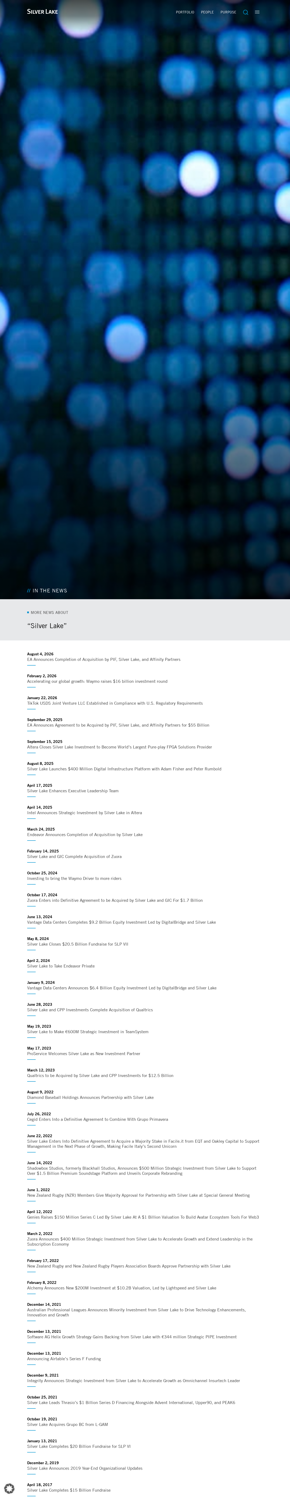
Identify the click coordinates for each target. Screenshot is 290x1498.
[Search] (246, 12)
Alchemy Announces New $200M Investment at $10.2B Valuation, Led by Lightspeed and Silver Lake (121, 1287)
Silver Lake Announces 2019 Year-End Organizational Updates (84, 1468)
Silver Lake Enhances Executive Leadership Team (73, 790)
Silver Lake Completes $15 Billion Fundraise (69, 1490)
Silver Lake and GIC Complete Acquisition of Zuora (74, 856)
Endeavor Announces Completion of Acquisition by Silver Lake (85, 834)
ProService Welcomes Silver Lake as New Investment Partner (83, 1053)
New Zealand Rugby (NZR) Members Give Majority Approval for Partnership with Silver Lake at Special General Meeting (138, 1195)
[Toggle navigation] (257, 12)
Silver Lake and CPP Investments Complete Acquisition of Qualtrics (90, 1009)
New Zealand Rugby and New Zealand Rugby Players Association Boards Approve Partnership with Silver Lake (129, 1266)
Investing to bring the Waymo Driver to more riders (74, 878)
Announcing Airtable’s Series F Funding (64, 1358)
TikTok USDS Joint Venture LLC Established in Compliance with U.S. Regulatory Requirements (115, 703)
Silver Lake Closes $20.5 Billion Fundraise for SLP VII (77, 944)
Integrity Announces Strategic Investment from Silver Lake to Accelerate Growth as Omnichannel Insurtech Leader (133, 1380)
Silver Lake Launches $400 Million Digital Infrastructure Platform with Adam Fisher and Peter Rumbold (124, 768)
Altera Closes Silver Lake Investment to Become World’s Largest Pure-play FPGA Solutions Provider (119, 747)
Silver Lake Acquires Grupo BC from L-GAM (67, 1424)
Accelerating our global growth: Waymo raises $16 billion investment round (97, 681)
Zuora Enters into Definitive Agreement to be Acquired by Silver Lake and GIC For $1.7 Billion (115, 900)
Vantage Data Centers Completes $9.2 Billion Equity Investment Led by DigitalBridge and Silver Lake (121, 922)
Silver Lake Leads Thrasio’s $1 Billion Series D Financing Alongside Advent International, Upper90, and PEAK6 (131, 1402)
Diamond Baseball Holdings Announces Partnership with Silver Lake (90, 1097)
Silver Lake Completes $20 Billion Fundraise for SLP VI (79, 1446)
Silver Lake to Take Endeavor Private (61, 966)
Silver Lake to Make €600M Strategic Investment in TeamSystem (88, 1031)
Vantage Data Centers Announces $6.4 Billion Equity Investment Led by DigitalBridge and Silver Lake (122, 987)
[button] (9, 1488)
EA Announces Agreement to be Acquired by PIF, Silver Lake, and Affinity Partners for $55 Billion (118, 725)
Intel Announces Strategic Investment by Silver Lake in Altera (84, 812)
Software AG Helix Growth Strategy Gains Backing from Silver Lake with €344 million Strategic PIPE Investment (132, 1336)
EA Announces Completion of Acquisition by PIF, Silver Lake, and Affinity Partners (103, 659)
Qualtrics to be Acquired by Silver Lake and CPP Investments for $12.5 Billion (100, 1075)
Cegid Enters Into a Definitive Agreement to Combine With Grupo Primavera (97, 1119)
